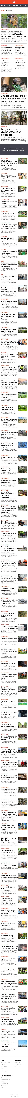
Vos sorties (4, 1064)
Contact (3, 1087)
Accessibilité (4, 1085)
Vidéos (3, 1068)
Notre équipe (4, 1071)
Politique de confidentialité (4, 1082)
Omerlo (16, 1096)
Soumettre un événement (18, 1065)
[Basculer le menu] (2, 2)
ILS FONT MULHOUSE (17, 5)
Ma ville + (3, 10)
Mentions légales (5, 1079)
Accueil (3, 5)
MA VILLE (9, 5)
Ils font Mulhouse (5, 1062)
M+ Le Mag (4, 1066)
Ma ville (3, 1060)
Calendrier (17, 1062)
